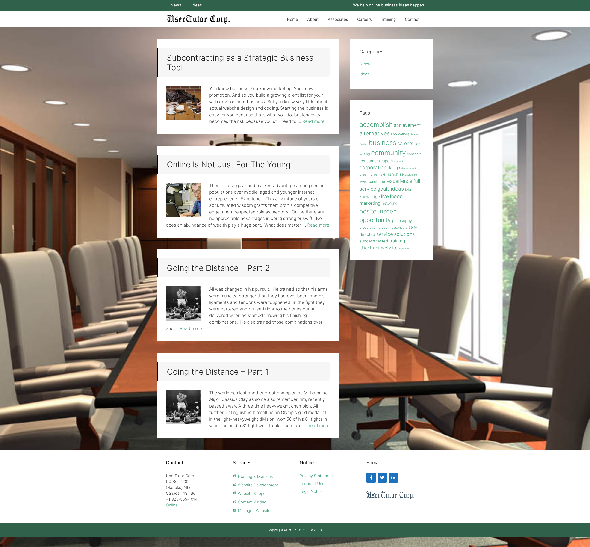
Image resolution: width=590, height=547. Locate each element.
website (389, 248)
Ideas (197, 5)
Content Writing (252, 502)
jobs (408, 189)
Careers (364, 19)
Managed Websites (255, 510)
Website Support (253, 493)
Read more (313, 121)
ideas (397, 189)
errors (363, 181)
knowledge (370, 196)
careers (405, 143)
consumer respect (376, 160)
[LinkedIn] (393, 478)
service (384, 234)
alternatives (375, 133)
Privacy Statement (316, 475)
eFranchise (393, 174)
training (397, 241)
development (408, 168)
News (176, 5)
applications (400, 134)
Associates (338, 19)
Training (388, 19)
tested (382, 241)
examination (376, 182)
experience (399, 181)
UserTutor (370, 248)
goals (383, 189)
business (382, 143)
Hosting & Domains (255, 476)
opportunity (375, 219)
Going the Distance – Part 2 (218, 268)
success (367, 241)
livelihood (392, 196)
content (398, 161)
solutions (404, 234)
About (313, 19)
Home (292, 19)
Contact (412, 19)
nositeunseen (378, 211)
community (388, 153)
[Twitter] (382, 478)
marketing (370, 203)
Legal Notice (311, 491)
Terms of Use (312, 483)
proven (383, 227)
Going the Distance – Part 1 (218, 371)
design (394, 167)
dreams (376, 174)
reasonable (398, 227)
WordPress (405, 248)
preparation (368, 227)
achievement (407, 125)
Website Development (258, 485)
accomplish (376, 124)
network (389, 203)
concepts (414, 154)
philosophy (402, 220)
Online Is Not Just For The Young (229, 164)
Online (172, 505)
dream (364, 174)
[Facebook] (371, 478)
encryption (411, 174)
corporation (373, 167)
